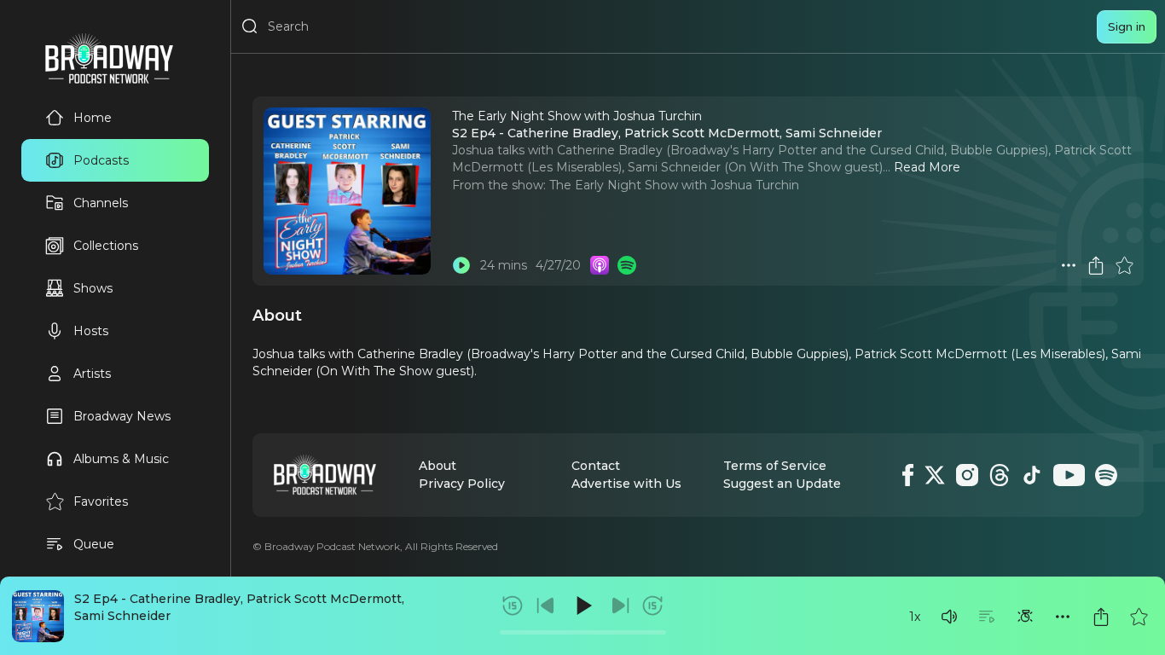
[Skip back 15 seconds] (513, 605)
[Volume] (949, 616)
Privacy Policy (462, 483)
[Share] (1101, 616)
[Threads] (999, 475)
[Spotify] (1106, 475)
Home (92, 117)
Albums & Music (121, 459)
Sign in (1126, 26)
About (437, 465)
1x (914, 616)
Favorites (100, 501)
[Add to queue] (986, 616)
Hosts (90, 331)
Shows (93, 288)
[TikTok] (1032, 475)
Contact (595, 465)
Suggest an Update (782, 483)
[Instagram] (967, 475)
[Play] (582, 605)
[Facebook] (907, 475)
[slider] (583, 632)
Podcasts (101, 160)
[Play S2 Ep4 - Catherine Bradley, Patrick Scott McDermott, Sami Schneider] (461, 265)
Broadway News (122, 416)
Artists (92, 373)
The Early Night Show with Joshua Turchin (674, 185)
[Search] (250, 26)
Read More (927, 167)
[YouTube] (1069, 475)
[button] (949, 616)
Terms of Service (774, 465)
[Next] (620, 605)
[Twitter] (935, 475)
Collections (105, 245)
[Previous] (546, 605)
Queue (93, 544)
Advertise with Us (626, 483)
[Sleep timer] (1025, 616)
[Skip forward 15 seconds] (652, 605)
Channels (100, 203)
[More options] (1062, 616)
